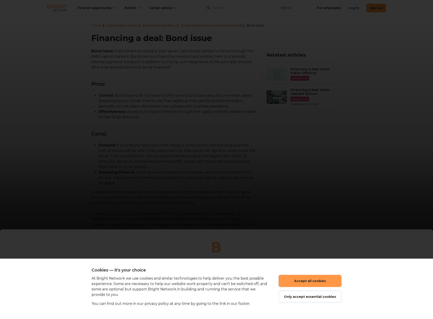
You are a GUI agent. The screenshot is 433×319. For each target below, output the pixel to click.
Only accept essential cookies (310, 297)
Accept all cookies (310, 281)
